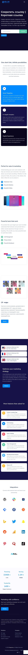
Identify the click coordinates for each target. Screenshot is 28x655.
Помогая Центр (18, 633)
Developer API (18, 635)
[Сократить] (5, 2)
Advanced (4, 35)
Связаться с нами (19, 636)
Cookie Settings (11, 652)
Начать (5, 321)
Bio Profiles (3, 635)
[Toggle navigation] (24, 2)
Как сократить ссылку (5, 636)
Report (21, 650)
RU (19, 652)
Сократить (11, 647)
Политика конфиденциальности (11, 650)
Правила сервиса (4, 638)
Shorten (23, 31)
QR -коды (3, 633)
